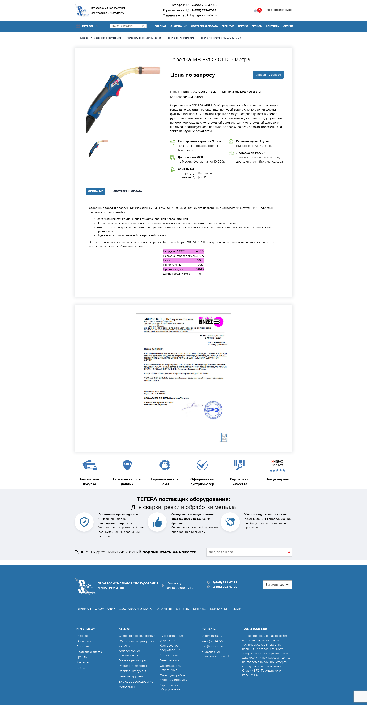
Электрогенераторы (133, 666)
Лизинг (288, 26)
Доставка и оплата (204, 26)
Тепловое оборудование (136, 682)
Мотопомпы (127, 687)
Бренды (257, 26)
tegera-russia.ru (212, 636)
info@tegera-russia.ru (202, 15)
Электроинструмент (132, 671)
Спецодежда (169, 655)
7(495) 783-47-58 (204, 5)
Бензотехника (169, 660)
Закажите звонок (277, 585)
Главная (160, 26)
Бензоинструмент (131, 676)
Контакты (272, 26)
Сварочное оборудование (137, 636)
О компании (178, 26)
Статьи (81, 668)
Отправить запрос (268, 75)
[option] (123, 95)
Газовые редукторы (132, 660)
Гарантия (228, 26)
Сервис (243, 26)
